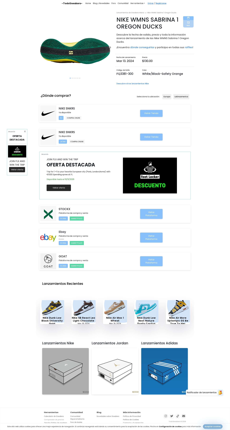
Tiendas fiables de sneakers (55, 423)
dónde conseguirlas (142, 47)
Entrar (151, 3)
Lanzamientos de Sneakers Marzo (130, 12)
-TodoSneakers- (72, 3)
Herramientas (136, 3)
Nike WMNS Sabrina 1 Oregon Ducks (161, 12)
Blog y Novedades (101, 3)
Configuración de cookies (170, 426)
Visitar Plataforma (151, 214)
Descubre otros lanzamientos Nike (132, 83)
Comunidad (123, 3)
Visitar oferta (59, 187)
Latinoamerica (181, 96)
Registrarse (161, 3)
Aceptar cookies (213, 426)
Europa (167, 96)
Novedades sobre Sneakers (108, 416)
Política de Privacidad (132, 416)
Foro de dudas (76, 422)
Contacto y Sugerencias (133, 423)
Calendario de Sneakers (54, 416)
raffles (189, 47)
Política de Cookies (131, 419)
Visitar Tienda (151, 113)
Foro (113, 3)
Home (88, 3)
